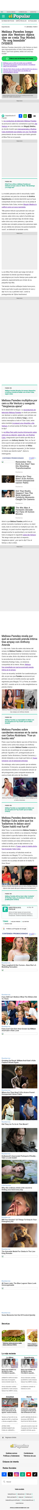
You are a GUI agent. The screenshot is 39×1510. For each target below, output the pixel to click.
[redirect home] (19, 1446)
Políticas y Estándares (11, 1456)
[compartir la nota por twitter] (30, 116)
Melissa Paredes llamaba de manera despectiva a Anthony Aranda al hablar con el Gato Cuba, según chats (20, 392)
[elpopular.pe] (19, 19)
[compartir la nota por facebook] (20, 116)
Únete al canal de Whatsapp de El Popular (21, 58)
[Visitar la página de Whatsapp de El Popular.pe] (22, 1474)
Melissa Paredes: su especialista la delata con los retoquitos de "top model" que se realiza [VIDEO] (19, 721)
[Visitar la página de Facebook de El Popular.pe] (4, 1474)
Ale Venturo (25, 921)
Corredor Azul (23, 11)
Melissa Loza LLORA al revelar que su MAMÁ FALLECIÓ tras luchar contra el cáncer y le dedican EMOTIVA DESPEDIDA (19, 64)
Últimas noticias (8, 21)
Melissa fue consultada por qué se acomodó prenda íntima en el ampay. (18, 667)
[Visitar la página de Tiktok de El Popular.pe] (34, 1474)
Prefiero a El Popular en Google (16, 929)
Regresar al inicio (10, 1437)
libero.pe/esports (12, 1497)
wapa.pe (21, 1497)
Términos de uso (30, 1456)
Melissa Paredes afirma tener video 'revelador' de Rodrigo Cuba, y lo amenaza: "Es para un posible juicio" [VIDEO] (19, 897)
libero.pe (28, 1494)
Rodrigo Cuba (8, 923)
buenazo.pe (28, 1497)
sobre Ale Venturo (29, 535)
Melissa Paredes (15, 921)
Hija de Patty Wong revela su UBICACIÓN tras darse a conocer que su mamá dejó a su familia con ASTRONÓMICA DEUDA (20, 70)
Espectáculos (21, 21)
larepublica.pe (12, 1494)
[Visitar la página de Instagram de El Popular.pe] (16, 1474)
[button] (3, 16)
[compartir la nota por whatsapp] (25, 116)
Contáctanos (28, 1453)
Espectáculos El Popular (8, 117)
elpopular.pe (21, 1494)
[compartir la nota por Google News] (35, 116)
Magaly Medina (11, 11)
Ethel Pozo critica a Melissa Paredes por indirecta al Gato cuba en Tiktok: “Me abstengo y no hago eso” (20, 185)
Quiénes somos (11, 1453)
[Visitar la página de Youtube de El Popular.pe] (28, 1474)
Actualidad (32, 21)
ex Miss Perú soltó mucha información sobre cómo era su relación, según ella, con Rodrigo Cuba (19, 435)
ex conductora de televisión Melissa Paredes (20, 121)
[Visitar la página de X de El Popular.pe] (10, 1474)
